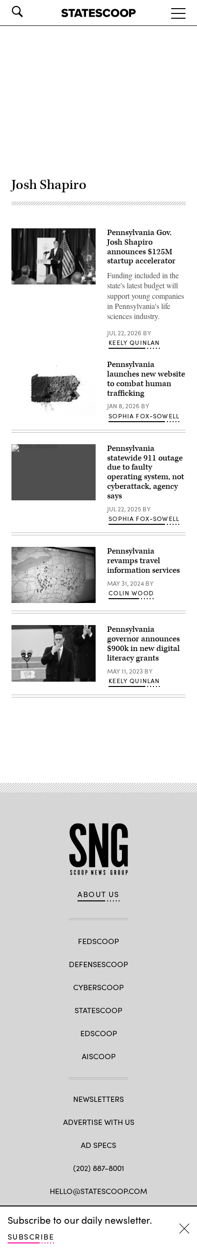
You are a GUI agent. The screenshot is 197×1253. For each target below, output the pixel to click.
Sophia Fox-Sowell (144, 416)
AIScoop (99, 1056)
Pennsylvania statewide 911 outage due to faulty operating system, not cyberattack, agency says (145, 472)
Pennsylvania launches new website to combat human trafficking (146, 378)
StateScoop (98, 1010)
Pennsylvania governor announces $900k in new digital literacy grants (143, 643)
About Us (98, 894)
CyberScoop (98, 987)
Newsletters (98, 1099)
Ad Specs (98, 1145)
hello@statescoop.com (98, 1191)
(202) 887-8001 (98, 1168)
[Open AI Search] (30, 11)
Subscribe (31, 1236)
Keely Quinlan (134, 342)
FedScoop (98, 941)
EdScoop (98, 1033)
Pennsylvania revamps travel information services (143, 561)
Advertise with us (98, 1122)
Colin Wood (131, 593)
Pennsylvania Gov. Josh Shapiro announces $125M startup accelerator (141, 246)
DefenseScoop (98, 964)
